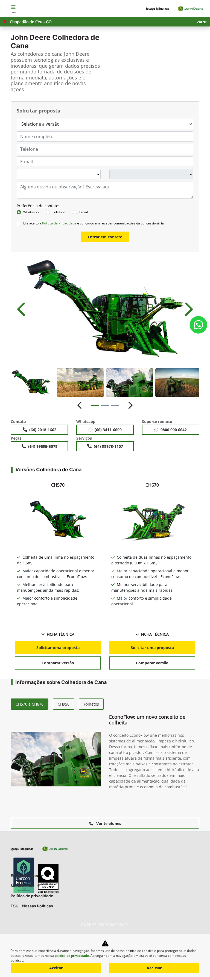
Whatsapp (31, 212)
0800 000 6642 (174, 429)
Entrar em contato (105, 236)
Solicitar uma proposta (58, 647)
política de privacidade (72, 955)
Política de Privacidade (59, 223)
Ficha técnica (60, 634)
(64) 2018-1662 (42, 429)
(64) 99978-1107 (108, 446)
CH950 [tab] (63, 704)
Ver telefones (108, 823)
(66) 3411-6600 (108, 429)
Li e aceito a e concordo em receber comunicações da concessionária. (94, 223)
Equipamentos (24, 875)
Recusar (154, 967)
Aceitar (56, 967)
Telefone (59, 212)
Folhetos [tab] (91, 704)
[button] (22, 309)
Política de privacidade (32, 895)
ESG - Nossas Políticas (32, 906)
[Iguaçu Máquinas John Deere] (174, 8)
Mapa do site (22, 885)
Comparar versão (58, 662)
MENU (13, 12)
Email (83, 212)
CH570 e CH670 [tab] (29, 704)
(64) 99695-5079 (42, 446)
